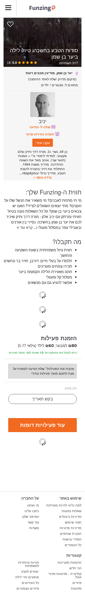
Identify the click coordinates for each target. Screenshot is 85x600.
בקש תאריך (42, 399)
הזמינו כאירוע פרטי (40, 134)
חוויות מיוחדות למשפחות (28, 564)
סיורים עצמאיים (28, 588)
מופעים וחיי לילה (27, 577)
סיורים (76, 583)
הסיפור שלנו (30, 517)
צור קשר (33, 522)
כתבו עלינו (32, 511)
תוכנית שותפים (70, 534)
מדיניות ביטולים (70, 517)
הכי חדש (75, 568)
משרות (34, 528)
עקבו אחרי (42, 142)
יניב (42, 120)
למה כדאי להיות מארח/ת (63, 505)
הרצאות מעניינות (69, 562)
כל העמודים (73, 545)
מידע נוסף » (42, 177)
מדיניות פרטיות (70, 528)
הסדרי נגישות (72, 539)
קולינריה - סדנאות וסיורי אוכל (64, 575)
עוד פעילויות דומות (42, 425)
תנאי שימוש (73, 522)
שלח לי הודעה (40, 126)
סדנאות (76, 588)
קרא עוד (26, 227)
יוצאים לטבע (30, 571)
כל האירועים (30, 583)
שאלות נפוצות (71, 511)
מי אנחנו (33, 505)
